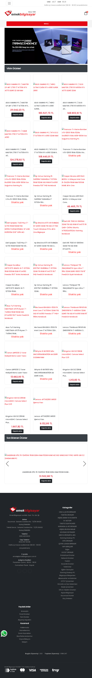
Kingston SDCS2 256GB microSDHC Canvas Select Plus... (17, 419)
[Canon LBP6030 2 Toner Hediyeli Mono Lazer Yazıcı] (17, 354)
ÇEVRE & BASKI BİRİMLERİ (67, 544)
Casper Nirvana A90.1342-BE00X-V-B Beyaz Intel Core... (73, 199)
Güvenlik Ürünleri (67, 564)
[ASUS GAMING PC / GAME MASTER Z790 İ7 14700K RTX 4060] (17, 134)
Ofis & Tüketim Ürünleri (67, 590)
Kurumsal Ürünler (67, 596)
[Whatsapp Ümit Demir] (85, 1)
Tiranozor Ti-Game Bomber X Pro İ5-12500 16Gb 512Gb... (17, 197)
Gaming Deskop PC (67, 538)
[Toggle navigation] (9, 3)
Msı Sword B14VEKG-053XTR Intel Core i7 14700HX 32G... (45, 329)
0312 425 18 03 (24, 536)
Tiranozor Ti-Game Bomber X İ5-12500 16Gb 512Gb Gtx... (74, 151)
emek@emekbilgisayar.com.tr (24, 556)
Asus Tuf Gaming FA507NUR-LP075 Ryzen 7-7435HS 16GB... (16, 330)
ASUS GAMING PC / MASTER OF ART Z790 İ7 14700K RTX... (17, 104)
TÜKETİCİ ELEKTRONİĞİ (67, 524)
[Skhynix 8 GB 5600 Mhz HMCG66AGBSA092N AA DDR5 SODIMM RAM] (46, 354)
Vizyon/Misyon (24, 639)
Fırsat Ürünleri (24, 614)
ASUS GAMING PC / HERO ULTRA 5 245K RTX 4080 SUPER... (44, 105)
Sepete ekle (17, 114)
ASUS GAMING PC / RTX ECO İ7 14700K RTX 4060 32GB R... (46, 151)
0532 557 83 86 (24, 542)
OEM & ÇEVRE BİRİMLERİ (67, 512)
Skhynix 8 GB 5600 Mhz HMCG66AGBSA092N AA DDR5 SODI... (44, 372)
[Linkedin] (77, 1)
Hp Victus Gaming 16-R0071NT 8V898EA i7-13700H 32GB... (46, 288)
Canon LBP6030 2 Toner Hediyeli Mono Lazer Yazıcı (16, 371)
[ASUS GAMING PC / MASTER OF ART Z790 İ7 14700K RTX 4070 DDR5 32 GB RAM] (17, 87)
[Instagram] (73, 1)
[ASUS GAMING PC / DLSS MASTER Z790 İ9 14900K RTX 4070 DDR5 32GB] (74, 87)
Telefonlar (67, 567)
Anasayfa (24, 611)
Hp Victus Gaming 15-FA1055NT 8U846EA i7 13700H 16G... (43, 199)
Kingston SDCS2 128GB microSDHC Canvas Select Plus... (74, 372)
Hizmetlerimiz (24, 630)
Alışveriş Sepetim (24, 620)
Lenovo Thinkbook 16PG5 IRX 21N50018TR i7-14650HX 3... (74, 329)
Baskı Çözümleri (67, 587)
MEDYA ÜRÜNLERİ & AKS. (67, 535)
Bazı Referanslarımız (24, 636)
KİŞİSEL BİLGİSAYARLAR (67, 529)
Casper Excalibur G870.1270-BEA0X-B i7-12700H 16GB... (15, 288)
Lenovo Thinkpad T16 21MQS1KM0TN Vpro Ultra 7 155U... (73, 288)
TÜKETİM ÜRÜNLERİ (67, 515)
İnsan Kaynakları (24, 633)
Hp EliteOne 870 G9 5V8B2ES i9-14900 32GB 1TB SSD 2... (46, 244)
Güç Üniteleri (67, 598)
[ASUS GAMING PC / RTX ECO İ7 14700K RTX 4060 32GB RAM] (46, 134)
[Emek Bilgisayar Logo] (20, 13)
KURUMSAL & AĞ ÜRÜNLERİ (67, 526)
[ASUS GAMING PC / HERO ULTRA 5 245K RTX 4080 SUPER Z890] (46, 87)
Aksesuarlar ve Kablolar (67, 578)
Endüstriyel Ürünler (67, 555)
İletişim (24, 642)
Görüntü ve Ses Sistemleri (67, 584)
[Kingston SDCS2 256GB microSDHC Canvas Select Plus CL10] (17, 401)
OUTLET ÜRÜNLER (67, 552)
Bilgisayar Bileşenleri (67, 575)
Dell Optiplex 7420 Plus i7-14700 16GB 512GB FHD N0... (16, 244)
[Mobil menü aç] (57, 13)
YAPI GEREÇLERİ (67, 547)
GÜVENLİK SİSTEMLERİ (67, 532)
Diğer (67, 549)
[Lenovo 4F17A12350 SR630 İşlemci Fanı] (46, 401)
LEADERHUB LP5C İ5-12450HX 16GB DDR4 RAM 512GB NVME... (46, 472)
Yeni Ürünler (24, 617)
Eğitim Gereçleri (67, 570)
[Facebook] (70, 1)
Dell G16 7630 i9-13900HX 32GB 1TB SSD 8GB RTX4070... (73, 246)
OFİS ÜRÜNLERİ (67, 541)
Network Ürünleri (67, 558)
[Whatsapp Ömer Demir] (81, 1)
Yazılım (67, 561)
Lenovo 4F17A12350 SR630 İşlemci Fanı (44, 418)
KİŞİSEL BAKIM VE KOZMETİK (67, 518)
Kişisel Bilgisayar (67, 593)
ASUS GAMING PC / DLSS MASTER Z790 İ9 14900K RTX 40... (74, 105)
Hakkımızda (24, 627)
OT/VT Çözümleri (67, 581)
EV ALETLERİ (67, 521)
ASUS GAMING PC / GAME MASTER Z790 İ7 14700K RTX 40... (17, 152)
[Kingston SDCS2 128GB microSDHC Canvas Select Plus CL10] (74, 354)
